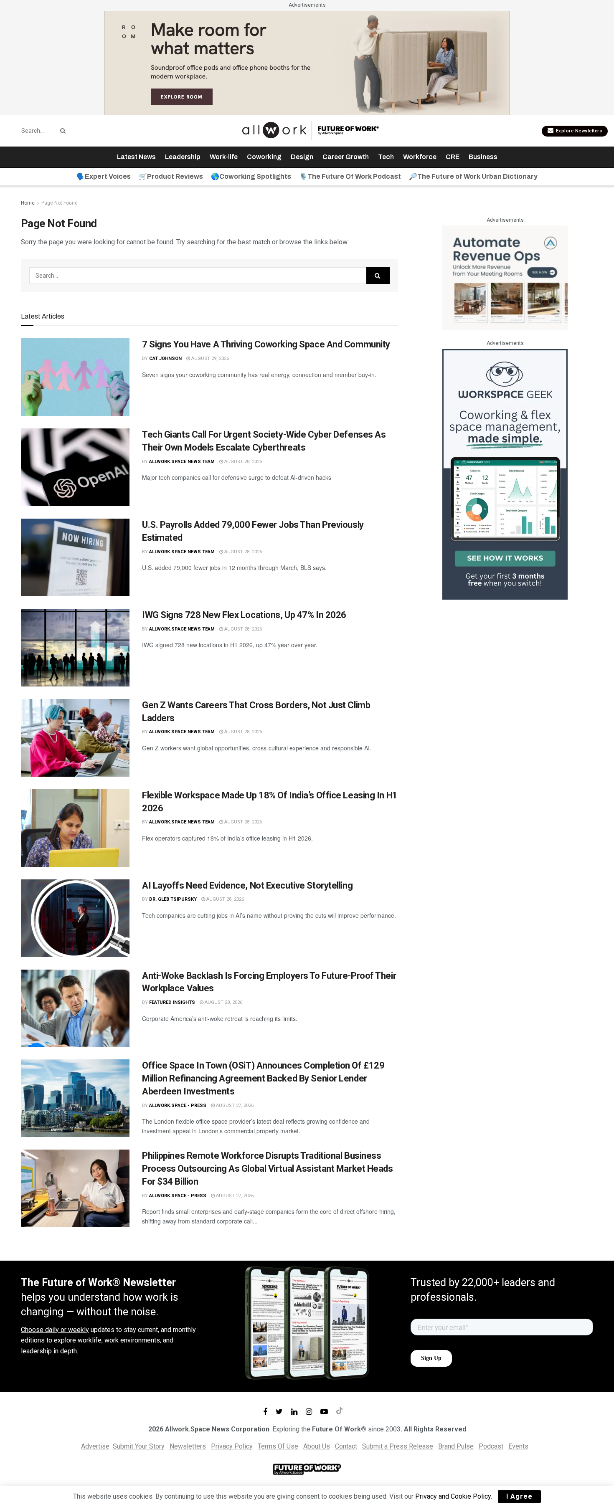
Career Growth (345, 156)
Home (28, 203)
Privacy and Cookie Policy (453, 1496)
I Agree (519, 1496)
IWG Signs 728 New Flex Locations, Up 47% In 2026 (244, 615)
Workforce (419, 156)
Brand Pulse (456, 1446)
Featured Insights (172, 1002)
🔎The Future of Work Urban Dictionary (473, 176)
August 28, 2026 (242, 461)
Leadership (182, 156)
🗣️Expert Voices (103, 176)
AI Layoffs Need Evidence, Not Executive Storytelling (247, 885)
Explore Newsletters (578, 131)
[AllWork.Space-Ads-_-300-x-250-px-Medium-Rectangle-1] (505, 277)
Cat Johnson (165, 358)
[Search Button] (61, 130)
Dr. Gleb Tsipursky (173, 899)
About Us (316, 1446)
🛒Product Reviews (171, 176)
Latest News (136, 156)
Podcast (491, 1446)
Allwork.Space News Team (182, 461)
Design (302, 156)
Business (483, 156)
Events (518, 1446)
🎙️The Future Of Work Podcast (350, 176)
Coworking (264, 156)
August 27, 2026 (234, 1105)
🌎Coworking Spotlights (251, 176)
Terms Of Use (278, 1446)
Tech (386, 156)
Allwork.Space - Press (177, 1105)
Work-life (224, 156)
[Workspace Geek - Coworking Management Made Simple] (505, 474)
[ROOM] (307, 62)
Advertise (95, 1446)
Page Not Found (59, 203)
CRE (452, 156)
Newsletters (188, 1446)
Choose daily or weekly (55, 1330)
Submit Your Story (139, 1446)
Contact (346, 1446)
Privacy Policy (232, 1446)
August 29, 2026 (209, 358)
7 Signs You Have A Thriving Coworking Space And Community (266, 344)
